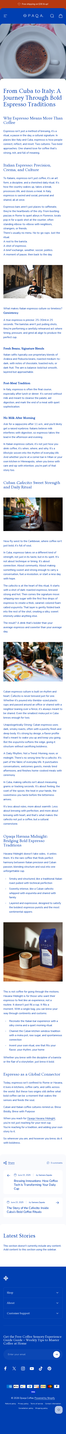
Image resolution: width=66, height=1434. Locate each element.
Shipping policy (41, 1408)
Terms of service (36, 1403)
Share (11, 1162)
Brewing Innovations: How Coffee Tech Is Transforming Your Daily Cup (36, 1185)
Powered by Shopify (45, 1398)
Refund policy (10, 1403)
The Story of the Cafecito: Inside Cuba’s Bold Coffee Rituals (28, 1210)
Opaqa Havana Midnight (41, 1118)
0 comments (57, 1162)
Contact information (53, 1403)
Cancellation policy (25, 1408)
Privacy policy (23, 1403)
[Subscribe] (56, 1354)
